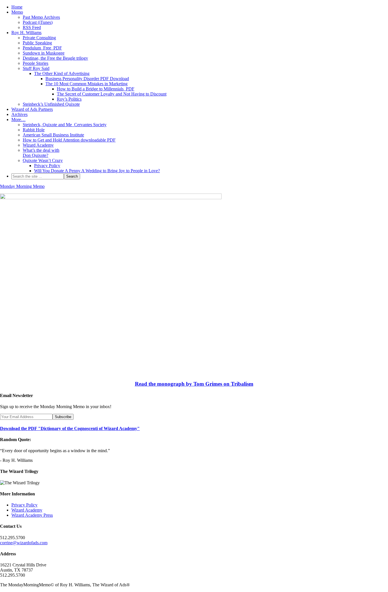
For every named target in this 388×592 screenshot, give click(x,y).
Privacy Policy (24, 504)
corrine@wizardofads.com (23, 542)
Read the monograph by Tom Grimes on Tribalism (194, 384)
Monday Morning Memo (22, 186)
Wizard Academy (26, 510)
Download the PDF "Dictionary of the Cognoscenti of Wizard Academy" (70, 428)
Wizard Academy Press (32, 515)
